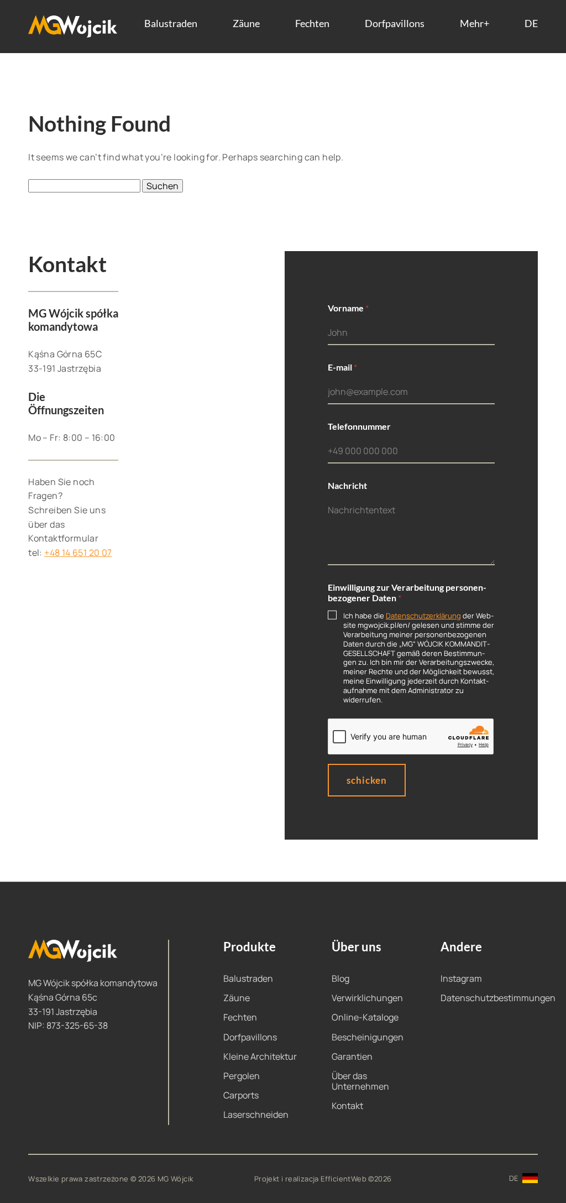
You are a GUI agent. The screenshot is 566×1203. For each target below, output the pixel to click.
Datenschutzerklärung (423, 616)
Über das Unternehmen (360, 1081)
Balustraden (170, 23)
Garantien (352, 1056)
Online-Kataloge (365, 1017)
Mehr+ (474, 23)
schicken (367, 780)
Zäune (246, 23)
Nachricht (347, 485)
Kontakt (347, 1106)
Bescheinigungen (367, 1037)
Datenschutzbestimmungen (498, 998)
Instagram (461, 978)
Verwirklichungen (367, 998)
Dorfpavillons (394, 23)
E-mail (342, 367)
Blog (340, 978)
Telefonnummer (359, 426)
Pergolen (241, 1076)
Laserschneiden (256, 1114)
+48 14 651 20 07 (78, 552)
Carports (241, 1095)
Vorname (348, 308)
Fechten (312, 23)
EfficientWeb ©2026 (356, 1179)
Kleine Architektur (260, 1056)
